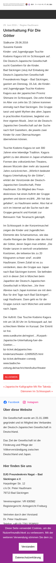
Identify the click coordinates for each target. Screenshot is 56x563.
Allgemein (11, 377)
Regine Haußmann (29, 25)
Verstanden (28, 546)
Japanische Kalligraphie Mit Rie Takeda (28, 386)
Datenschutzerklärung (28, 557)
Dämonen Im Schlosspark (36, 391)
